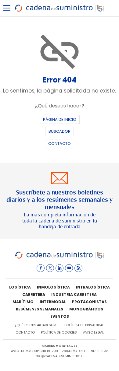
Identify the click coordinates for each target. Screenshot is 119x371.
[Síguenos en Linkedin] (59, 268)
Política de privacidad (84, 325)
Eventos (59, 316)
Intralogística (93, 287)
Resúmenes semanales (39, 309)
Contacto (59, 143)
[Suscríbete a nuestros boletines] (59, 201)
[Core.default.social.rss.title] (78, 268)
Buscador (59, 131)
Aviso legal (93, 332)
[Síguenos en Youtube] (69, 268)
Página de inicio (59, 119)
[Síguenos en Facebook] (40, 268)
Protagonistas (89, 301)
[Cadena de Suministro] (59, 257)
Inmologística (53, 287)
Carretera (33, 294)
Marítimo (23, 301)
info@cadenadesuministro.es (59, 356)
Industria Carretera (74, 294)
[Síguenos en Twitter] (50, 268)
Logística (20, 287)
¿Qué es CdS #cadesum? (36, 325)
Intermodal (53, 301)
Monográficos (86, 309)
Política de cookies (59, 332)
